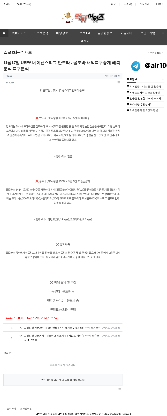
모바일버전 (26, 408)
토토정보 (132, 79)
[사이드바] (163, 33)
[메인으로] (4, 33)
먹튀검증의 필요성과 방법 (143, 110)
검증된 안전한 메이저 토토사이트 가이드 (146, 98)
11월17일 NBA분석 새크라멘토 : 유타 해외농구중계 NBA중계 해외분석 (62, 327)
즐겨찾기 (8, 4)
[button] (118, 82)
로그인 (114, 4)
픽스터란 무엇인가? (140, 104)
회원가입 (128, 4)
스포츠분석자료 (156, 53)
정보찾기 (144, 4)
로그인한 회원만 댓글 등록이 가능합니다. (63, 380)
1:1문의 (160, 4)
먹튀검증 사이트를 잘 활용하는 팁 (146, 86)
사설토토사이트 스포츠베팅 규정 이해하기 (146, 92)
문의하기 (11, 408)
